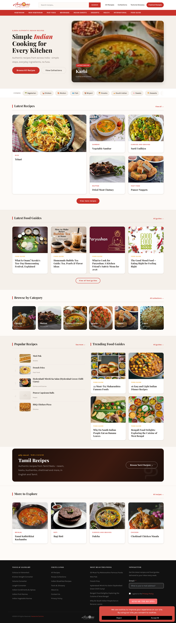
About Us (54, 590)
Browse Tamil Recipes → (141, 465)
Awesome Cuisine (37, 616)
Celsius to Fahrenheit (20, 572)
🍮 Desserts (152, 93)
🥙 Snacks (103, 93)
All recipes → (158, 494)
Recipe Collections (58, 577)
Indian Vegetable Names (22, 598)
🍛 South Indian (120, 93)
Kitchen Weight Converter (22, 577)
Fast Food (51, 13)
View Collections (53, 70)
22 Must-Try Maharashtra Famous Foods (106, 572)
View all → (159, 106)
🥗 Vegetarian (30, 93)
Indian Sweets (80, 13)
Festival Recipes (155, 5)
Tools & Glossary (137, 5)
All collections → (157, 298)
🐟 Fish (75, 93)
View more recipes (88, 201)
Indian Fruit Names (20, 594)
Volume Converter (19, 581)
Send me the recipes (143, 601)
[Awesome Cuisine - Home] (23, 5)
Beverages (65, 13)
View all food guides (88, 280)
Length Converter (19, 585)
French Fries (95, 581)
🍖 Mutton (61, 93)
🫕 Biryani (88, 93)
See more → (80, 345)
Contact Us (55, 594)
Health (106, 13)
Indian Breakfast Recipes (61, 581)
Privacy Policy (56, 598)
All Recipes (109, 5)
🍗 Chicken (46, 93)
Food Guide (136, 13)
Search (94, 5)
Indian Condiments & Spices (23, 590)
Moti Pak (93, 577)
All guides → (158, 218)
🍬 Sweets (137, 93)
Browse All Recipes (26, 70)
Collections (122, 5)
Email (132, 580)
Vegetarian (19, 13)
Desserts (95, 13)
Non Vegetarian (35, 13)
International (120, 13)
